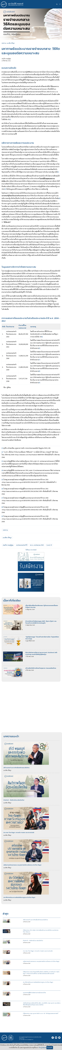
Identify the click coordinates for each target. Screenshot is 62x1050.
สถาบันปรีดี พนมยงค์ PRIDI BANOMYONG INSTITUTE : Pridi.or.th (13, 4)
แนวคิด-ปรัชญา (11, 43)
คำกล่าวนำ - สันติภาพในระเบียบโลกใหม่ (13, 800)
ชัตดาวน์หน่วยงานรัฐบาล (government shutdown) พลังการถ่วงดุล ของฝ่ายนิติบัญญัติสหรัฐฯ (41, 653)
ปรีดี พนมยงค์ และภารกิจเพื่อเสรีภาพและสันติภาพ (16, 768)
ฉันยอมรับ (49, 1047)
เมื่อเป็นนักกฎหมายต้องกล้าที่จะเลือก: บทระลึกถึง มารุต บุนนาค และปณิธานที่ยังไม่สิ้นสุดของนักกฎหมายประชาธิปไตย (41, 1004)
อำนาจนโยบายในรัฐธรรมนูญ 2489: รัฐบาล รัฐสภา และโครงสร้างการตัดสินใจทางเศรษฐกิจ (41, 622)
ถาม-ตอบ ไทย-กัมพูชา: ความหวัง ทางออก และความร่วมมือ (18, 832)
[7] (39, 360)
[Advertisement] (31, 692)
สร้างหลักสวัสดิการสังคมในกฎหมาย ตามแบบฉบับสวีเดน (40, 668)
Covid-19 (49, 545)
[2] (58, 172)
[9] (39, 382)
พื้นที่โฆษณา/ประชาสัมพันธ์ (31, 549)
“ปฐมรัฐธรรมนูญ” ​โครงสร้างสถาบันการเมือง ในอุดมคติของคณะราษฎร (42, 638)
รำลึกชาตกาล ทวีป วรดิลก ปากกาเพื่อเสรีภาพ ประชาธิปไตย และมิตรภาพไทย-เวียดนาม (40, 931)
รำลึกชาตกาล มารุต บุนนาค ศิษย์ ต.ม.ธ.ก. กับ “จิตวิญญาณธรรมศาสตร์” (41, 1013)
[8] (39, 371)
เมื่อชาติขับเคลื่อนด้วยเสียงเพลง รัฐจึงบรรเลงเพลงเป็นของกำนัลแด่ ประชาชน (41, 606)
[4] (59, 198)
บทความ (4, 43)
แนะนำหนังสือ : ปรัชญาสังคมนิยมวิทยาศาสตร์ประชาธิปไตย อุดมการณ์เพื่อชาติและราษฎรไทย (31, 582)
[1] (10, 119)
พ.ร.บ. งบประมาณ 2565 (37, 545)
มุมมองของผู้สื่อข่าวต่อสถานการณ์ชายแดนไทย (34, 992)
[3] (5, 189)
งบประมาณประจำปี (21, 545)
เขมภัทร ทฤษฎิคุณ (8, 545)
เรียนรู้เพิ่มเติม (42, 1047)
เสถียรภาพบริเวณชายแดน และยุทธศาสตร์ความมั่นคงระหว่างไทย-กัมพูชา (22, 865)
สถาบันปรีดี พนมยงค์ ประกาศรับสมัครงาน (31, 561)
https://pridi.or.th (46, 1042)
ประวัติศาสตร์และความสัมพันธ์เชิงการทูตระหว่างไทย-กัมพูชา (19, 897)
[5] (42, 337)
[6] (39, 348)
